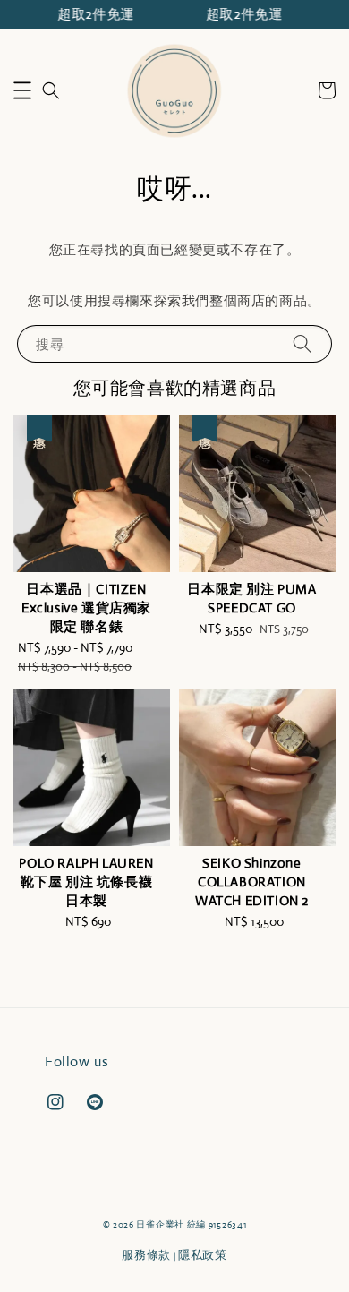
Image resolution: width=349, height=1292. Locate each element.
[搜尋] (302, 343)
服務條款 (146, 1254)
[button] (22, 90)
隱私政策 (202, 1254)
